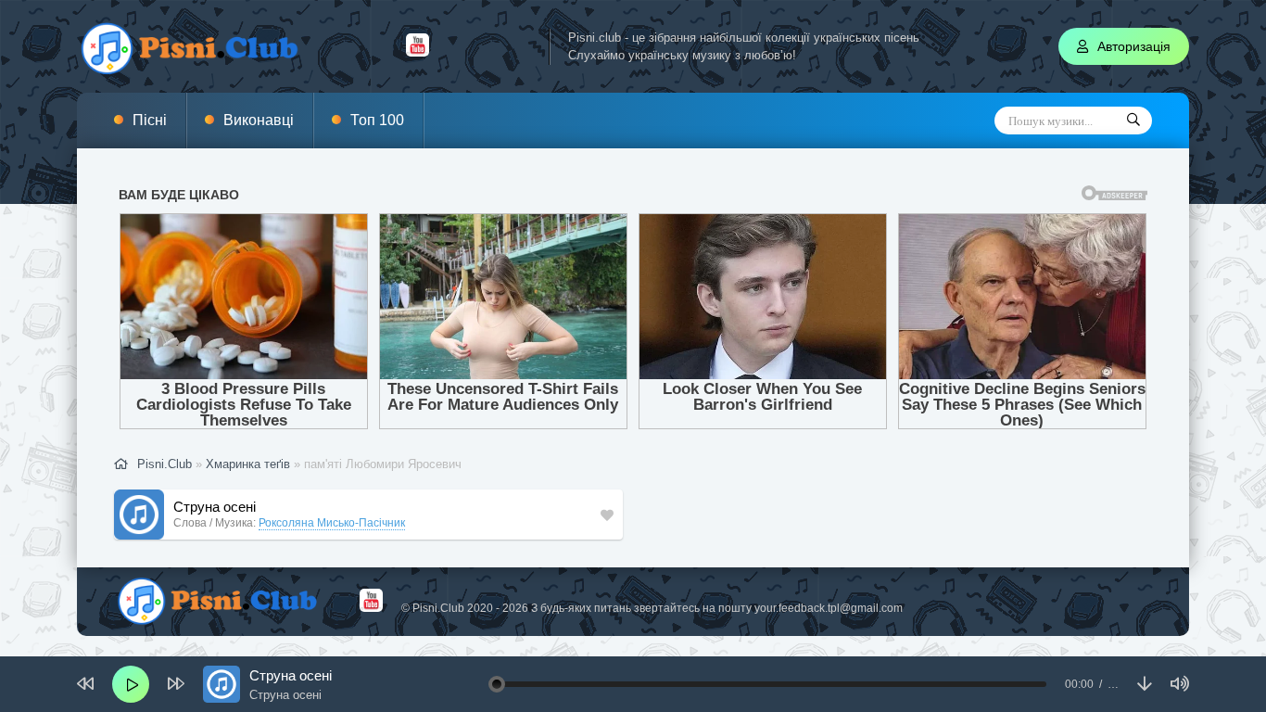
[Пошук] (1133, 120)
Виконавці (258, 120)
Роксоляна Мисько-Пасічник (332, 522)
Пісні (150, 120)
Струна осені (214, 507)
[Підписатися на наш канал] (417, 51)
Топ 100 (377, 120)
